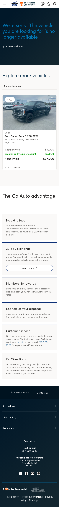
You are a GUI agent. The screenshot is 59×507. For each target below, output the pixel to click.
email (20, 342)
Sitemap (33, 500)
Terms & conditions (32, 496)
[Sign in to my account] (55, 4)
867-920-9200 (29, 451)
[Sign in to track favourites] (52, 99)
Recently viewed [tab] (13, 86)
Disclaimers (13, 496)
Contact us (29, 441)
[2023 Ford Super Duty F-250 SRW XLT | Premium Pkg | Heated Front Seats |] (29, 112)
